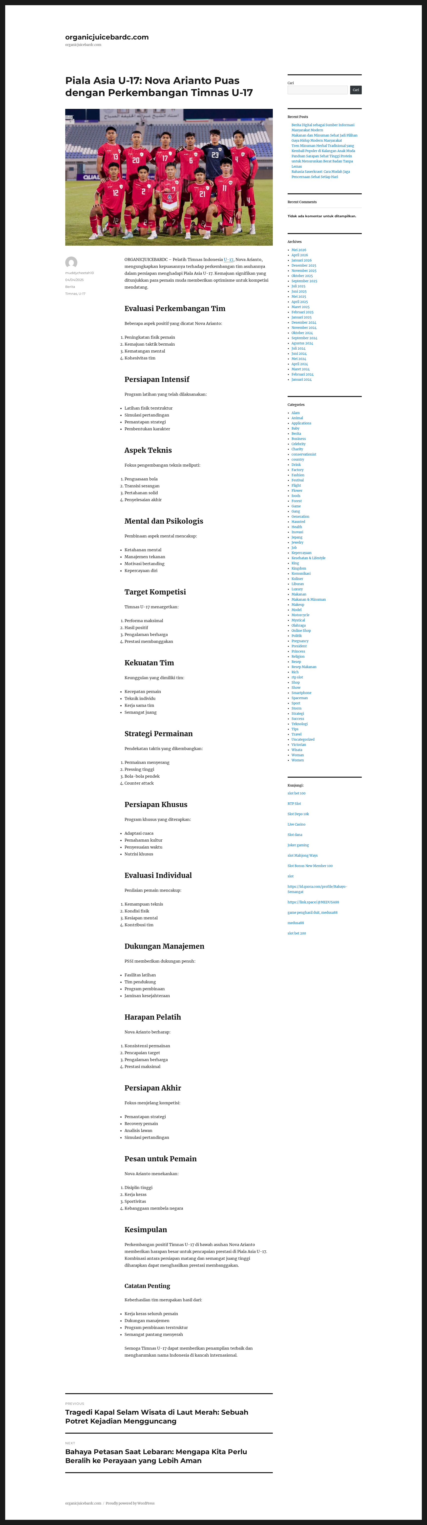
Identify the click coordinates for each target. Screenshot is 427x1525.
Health (297, 527)
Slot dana (295, 835)
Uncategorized (303, 739)
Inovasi (297, 532)
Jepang (297, 537)
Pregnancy (300, 641)
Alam (296, 413)
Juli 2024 (298, 348)
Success (298, 719)
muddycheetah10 (79, 273)
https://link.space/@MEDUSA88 (313, 902)
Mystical (298, 620)
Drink (296, 465)
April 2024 (300, 364)
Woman (298, 755)
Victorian (299, 745)
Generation (300, 517)
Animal (297, 418)
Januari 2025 (302, 317)
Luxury (297, 589)
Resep (296, 662)
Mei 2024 (299, 359)
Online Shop (301, 631)
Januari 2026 (302, 260)
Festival (298, 480)
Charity (297, 449)
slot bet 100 (296, 793)
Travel (296, 734)
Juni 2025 (299, 291)
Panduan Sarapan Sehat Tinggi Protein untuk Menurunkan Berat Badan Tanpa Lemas (322, 161)
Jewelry (297, 542)
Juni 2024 (299, 354)
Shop (296, 682)
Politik (297, 636)
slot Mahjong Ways (303, 855)
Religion (298, 656)
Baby (295, 428)
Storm (296, 708)
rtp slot (297, 677)
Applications (301, 423)
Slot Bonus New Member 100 (310, 866)
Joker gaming (298, 845)
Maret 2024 (301, 369)
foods (296, 496)
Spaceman (300, 698)
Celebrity (298, 444)
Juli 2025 (298, 286)
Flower (297, 491)
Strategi (298, 714)
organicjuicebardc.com (107, 37)
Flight (296, 485)
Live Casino (296, 824)
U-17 (228, 259)
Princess (298, 651)
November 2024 (304, 328)
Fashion (298, 475)
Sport (296, 703)
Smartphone (301, 693)
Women (298, 760)
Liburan (298, 584)
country (298, 459)
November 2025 (304, 271)
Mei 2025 (299, 297)
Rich (295, 672)
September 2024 (304, 338)
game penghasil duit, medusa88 (313, 913)
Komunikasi (301, 574)
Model (296, 610)
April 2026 (300, 255)
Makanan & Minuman (309, 599)
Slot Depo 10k (298, 814)
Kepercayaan (302, 553)
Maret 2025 (301, 307)
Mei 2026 (299, 250)
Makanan (299, 594)
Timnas (71, 294)
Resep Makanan (304, 667)
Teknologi (300, 724)
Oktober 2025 (302, 276)
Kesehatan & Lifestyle (308, 558)
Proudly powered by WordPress (130, 1503)
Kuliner (297, 579)
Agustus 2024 (302, 343)
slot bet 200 (297, 933)
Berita (70, 287)
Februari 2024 (303, 374)
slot (291, 876)
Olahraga (299, 625)
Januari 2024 (302, 379)
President (299, 646)
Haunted (298, 522)
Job (294, 548)
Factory (297, 470)
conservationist (304, 454)
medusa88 (296, 923)
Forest (297, 501)
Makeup (298, 605)
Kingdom (299, 568)
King (295, 563)
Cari (291, 83)
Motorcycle (300, 615)
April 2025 (300, 302)
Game (296, 506)
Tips (295, 729)
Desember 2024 (304, 322)
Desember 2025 (304, 265)
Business (299, 439)
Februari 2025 (303, 312)
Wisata (297, 750)
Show (296, 688)
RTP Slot (294, 804)
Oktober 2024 (302, 333)
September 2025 (304, 281)
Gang (296, 511)
